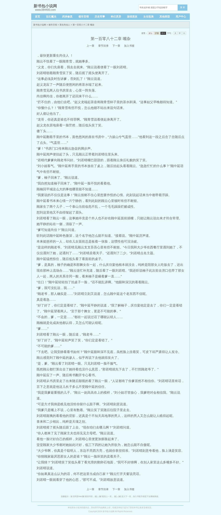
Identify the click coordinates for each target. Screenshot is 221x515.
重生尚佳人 (65, 25)
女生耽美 (148, 16)
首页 (37, 16)
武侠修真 (67, 16)
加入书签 (129, 45)
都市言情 (83, 16)
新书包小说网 (39, 25)
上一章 (90, 45)
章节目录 (103, 45)
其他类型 (165, 16)
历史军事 (100, 16)
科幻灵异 (116, 16)
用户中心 (181, 16)
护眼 (157, 33)
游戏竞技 (132, 16)
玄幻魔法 (51, 16)
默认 (151, 33)
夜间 (163, 33)
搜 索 (182, 7)
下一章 (116, 45)
